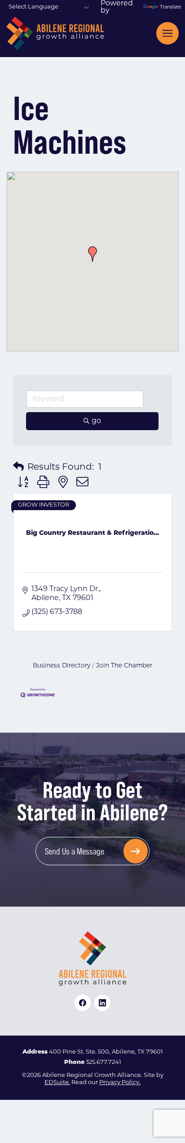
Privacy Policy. (120, 1082)
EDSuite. (57, 1082)
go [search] (96, 421)
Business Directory (61, 666)
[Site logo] (55, 33)
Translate (169, 7)
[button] (92, 254)
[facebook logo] (83, 1003)
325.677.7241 (103, 1062)
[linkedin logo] (102, 1003)
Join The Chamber (124, 666)
